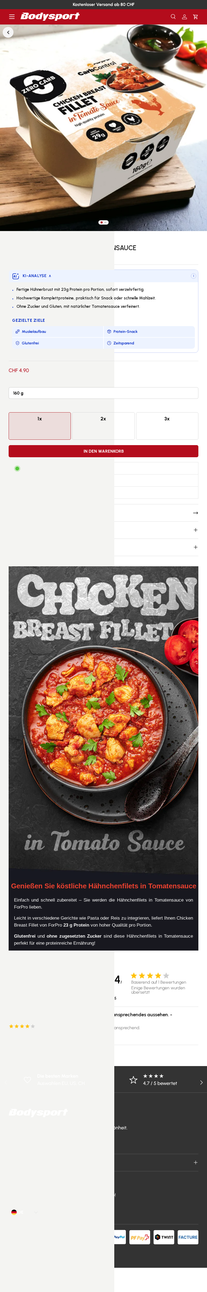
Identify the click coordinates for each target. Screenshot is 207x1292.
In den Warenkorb (104, 451)
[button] (195, 16)
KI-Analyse (37, 275)
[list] (103, 127)
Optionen (18, 382)
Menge (15, 406)
